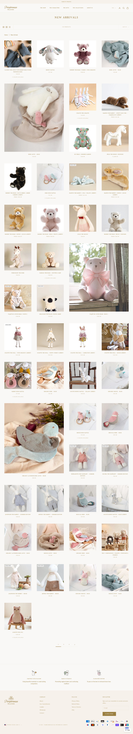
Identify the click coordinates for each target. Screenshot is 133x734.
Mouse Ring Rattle (83, 433)
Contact (42, 713)
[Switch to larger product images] (3, 27)
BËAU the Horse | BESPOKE (115, 154)
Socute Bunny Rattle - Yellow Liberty (82, 391)
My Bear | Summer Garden (82, 154)
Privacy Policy (75, 701)
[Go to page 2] (74, 645)
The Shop (43, 8)
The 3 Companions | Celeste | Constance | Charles (115, 554)
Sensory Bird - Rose (82, 553)
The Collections (78, 8)
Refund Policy (75, 704)
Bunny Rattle (50, 70)
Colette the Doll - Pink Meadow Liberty (18, 353)
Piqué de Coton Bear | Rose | (99, 314)
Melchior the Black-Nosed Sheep (50, 314)
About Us (90, 8)
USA (113, 8)
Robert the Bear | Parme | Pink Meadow (83, 70)
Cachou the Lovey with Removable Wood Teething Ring (18, 71)
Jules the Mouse (82, 234)
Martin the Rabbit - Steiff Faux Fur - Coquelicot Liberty (115, 114)
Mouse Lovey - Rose (50, 553)
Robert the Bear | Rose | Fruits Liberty (50, 234)
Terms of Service (76, 707)
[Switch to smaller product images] (6, 27)
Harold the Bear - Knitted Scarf (50, 273)
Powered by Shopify (62, 725)
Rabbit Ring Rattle (18, 391)
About (41, 701)
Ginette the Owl (18, 632)
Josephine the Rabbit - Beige (18, 594)
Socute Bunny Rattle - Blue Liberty (115, 514)
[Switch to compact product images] (9, 27)
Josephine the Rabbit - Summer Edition (18, 514)
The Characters (55, 8)
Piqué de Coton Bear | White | (18, 314)
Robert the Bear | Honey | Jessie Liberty (18, 234)
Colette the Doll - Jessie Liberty (115, 353)
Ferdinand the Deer (17, 273)
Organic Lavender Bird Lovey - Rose (18, 553)
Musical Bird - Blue (82, 514)
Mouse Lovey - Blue (115, 594)
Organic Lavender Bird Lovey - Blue (34, 476)
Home (6, 35)
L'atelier (42, 707)
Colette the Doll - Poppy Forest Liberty (50, 353)
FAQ (73, 710)
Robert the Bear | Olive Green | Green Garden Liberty (18, 194)
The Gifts (66, 8)
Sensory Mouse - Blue (115, 391)
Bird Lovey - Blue (115, 70)
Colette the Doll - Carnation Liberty (82, 353)
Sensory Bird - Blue (50, 391)
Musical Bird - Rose (115, 433)
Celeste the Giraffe (82, 113)
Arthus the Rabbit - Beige (50, 594)
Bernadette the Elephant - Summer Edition (82, 475)
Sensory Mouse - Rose (83, 594)
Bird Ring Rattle (50, 193)
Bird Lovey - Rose (34, 154)
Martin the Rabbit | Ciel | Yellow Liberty (82, 193)
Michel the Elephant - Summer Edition (115, 474)
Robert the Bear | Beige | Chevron (115, 234)
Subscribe (109, 714)
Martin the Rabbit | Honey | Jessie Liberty (115, 194)
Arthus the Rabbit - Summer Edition (50, 514)
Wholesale (42, 710)
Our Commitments (45, 704)
